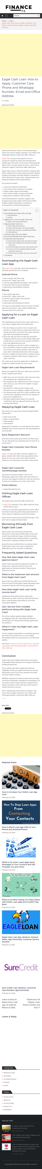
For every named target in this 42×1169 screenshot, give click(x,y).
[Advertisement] (21, 55)
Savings (6, 1082)
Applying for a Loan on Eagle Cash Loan (18, 219)
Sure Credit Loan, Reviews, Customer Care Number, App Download (19, 989)
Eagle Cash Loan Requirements (17, 221)
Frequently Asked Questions (14, 239)
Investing (7, 1076)
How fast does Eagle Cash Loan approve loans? (22, 241)
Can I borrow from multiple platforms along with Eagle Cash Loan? (22, 250)
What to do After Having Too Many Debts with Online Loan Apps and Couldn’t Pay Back (21, 902)
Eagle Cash (6, 158)
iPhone (10, 217)
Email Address (12, 232)
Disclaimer (8, 1109)
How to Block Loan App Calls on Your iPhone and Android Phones (19, 828)
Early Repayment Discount (16, 226)
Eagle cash (6, 454)
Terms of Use (8, 1097)
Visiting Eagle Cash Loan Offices (15, 234)
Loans (6, 101)
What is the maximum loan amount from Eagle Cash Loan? (22, 244)
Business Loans (9, 1073)
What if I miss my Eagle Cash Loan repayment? (22, 253)
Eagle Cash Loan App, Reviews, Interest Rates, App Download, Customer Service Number (20, 939)
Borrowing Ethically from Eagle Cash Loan (19, 236)
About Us (7, 1100)
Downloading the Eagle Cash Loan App (17, 213)
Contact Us (8, 1106)
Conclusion (8, 255)
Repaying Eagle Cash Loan (13, 224)
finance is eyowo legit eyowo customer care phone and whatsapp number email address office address (20, 646)
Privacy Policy (9, 1103)
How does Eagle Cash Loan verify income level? (23, 247)
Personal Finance (10, 1079)
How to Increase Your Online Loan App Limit (19, 793)
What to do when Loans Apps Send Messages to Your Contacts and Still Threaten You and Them (18, 864)
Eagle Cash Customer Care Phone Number (21, 228)
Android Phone (12, 215)
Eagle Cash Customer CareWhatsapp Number (22, 230)
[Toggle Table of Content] (36, 210)
